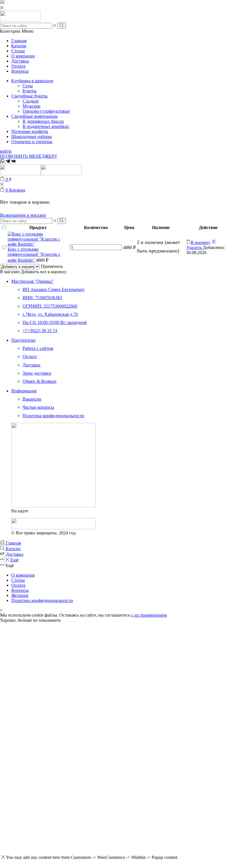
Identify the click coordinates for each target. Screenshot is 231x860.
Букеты (30, 90)
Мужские (32, 106)
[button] (198, 242)
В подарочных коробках (46, 126)
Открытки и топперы (31, 141)
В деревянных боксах (43, 121)
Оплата (18, 66)
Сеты (28, 85)
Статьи (18, 50)
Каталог (19, 45)
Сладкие (31, 101)
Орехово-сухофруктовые (46, 111)
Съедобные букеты (29, 96)
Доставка (20, 61)
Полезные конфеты (29, 131)
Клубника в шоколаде (32, 80)
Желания (19, 595)
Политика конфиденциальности (42, 600)
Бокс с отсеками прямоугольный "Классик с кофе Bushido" (34, 255)
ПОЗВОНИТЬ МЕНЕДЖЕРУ (28, 156)
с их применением (149, 615)
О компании (23, 56)
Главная (18, 40)
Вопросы (20, 71)
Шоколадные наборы (31, 136)
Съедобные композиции (34, 116)
